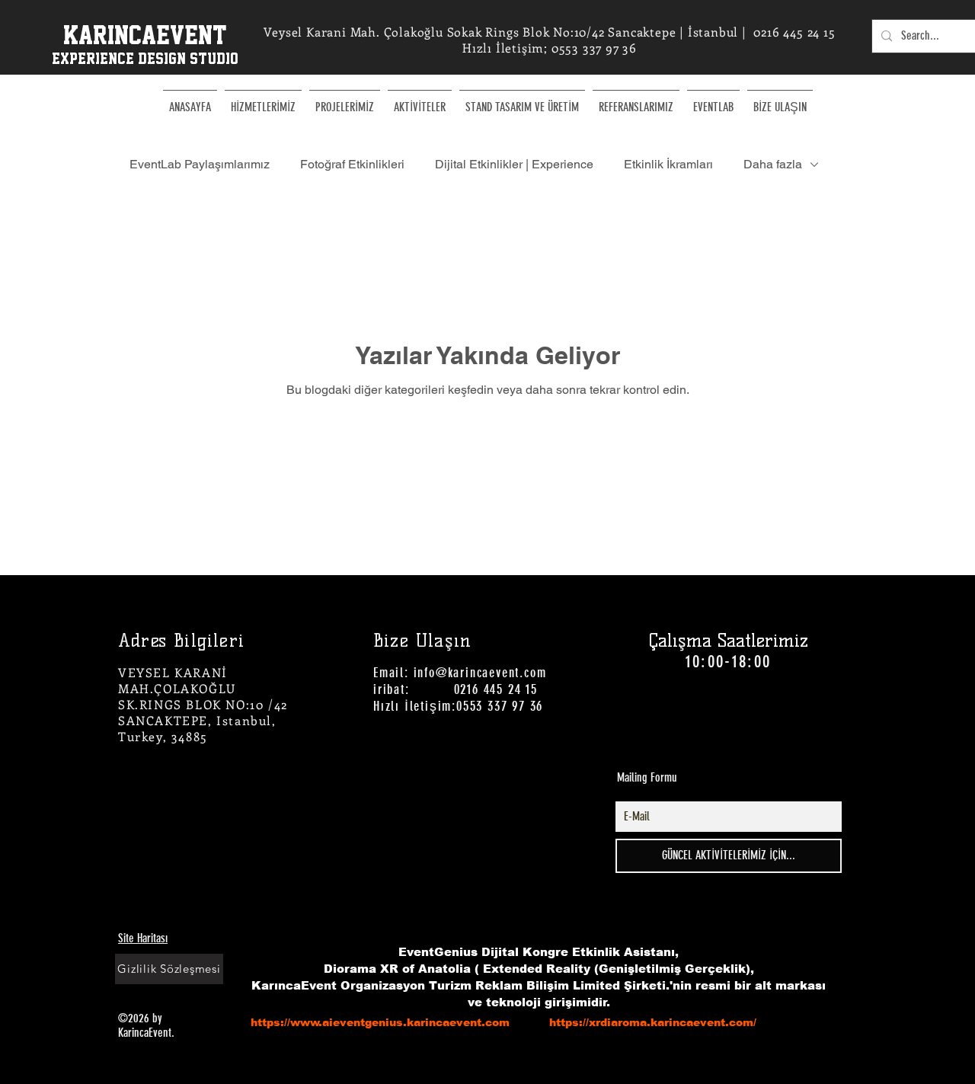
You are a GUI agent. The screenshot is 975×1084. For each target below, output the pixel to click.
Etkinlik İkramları (668, 164)
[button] (420, 100)
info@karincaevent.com (480, 672)
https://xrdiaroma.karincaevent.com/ (652, 1022)
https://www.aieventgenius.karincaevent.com (380, 1022)
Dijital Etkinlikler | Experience (514, 164)
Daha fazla (772, 164)
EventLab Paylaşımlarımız (199, 164)
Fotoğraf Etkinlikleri (352, 164)
